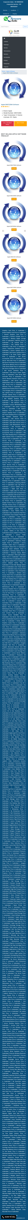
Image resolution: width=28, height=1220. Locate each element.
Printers (6, 60)
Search (25, 26)
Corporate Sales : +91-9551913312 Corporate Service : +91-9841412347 (14, 4)
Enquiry (15, 13)
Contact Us (6, 13)
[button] (3, 231)
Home (3, 71)
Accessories (7, 57)
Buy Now (14, 168)
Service (5, 10)
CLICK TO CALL (9, 1217)
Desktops (6, 44)
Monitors (6, 54)
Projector (6, 66)
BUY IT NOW (20, 123)
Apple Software (10, 71)
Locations (13, 10)
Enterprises (6, 63)
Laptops (6, 41)
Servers (6, 47)
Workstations (7, 51)
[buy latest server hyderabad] (16, 1215)
